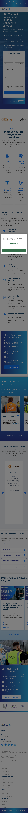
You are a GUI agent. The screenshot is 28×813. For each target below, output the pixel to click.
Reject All (14, 247)
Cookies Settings (14, 243)
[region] (14, 244)
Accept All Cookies (14, 250)
